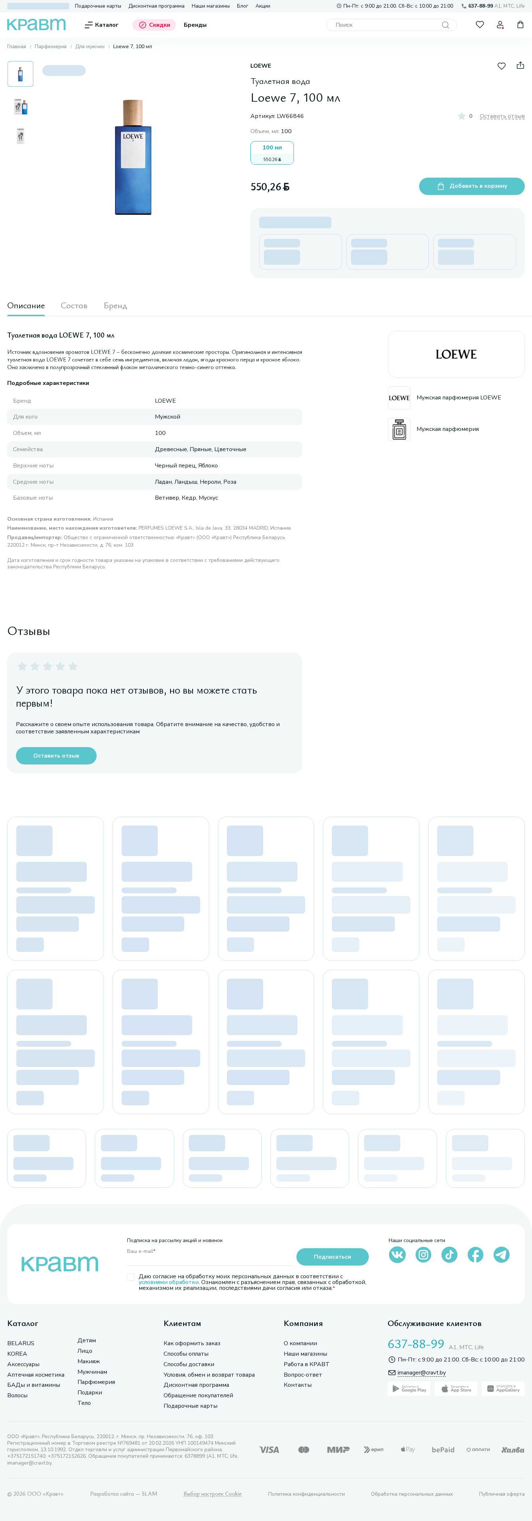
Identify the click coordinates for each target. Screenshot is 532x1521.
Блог (242, 6)
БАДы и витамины (33, 1385)
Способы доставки (189, 1364)
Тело (84, 1403)
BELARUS (20, 1343)
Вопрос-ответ (303, 1375)
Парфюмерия (51, 46)
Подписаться (332, 1257)
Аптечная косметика (35, 1375)
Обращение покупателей (198, 1395)
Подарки (89, 1393)
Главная (16, 46)
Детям (86, 1340)
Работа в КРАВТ (307, 1364)
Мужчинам (92, 1372)
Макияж (88, 1361)
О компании (300, 1343)
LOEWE (260, 66)
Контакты (298, 1385)
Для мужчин (90, 46)
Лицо (84, 1351)
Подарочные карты (98, 6)
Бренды (195, 25)
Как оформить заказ (192, 1343)
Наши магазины (211, 6)
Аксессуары (23, 1364)
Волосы (17, 1395)
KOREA (17, 1354)
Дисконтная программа (156, 6)
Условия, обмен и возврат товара (209, 1375)
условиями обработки (169, 1282)
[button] (20, 74)
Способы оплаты (186, 1354)
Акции (263, 6)
